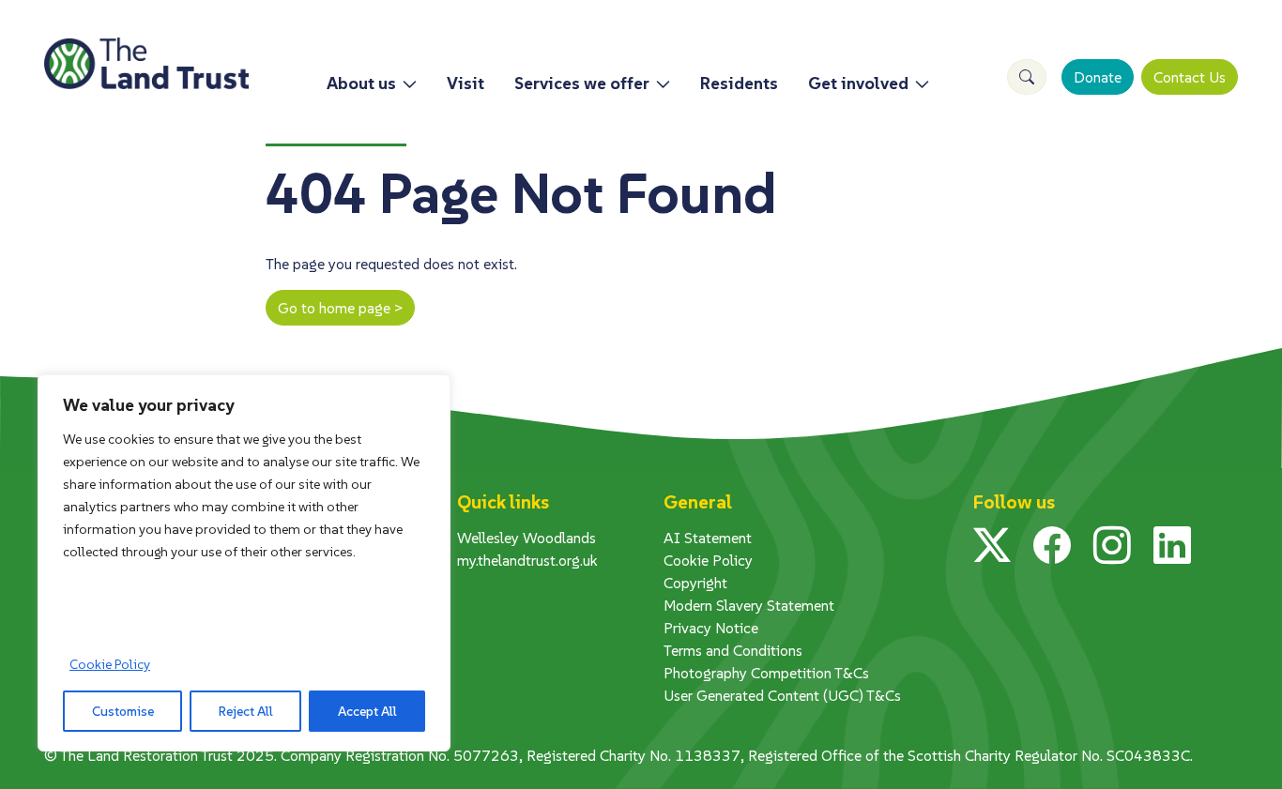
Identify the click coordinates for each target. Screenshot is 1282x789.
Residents (739, 83)
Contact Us (1189, 77)
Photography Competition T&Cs (766, 672)
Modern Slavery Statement (749, 605)
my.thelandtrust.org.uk (527, 560)
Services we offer (581, 83)
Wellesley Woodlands (526, 537)
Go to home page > (340, 307)
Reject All (246, 711)
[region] (244, 562)
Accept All (367, 711)
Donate (1098, 77)
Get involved (858, 83)
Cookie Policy (109, 664)
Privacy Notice (711, 627)
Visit (465, 83)
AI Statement (708, 537)
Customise (123, 711)
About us (361, 83)
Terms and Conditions (733, 650)
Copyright (695, 582)
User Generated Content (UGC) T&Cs (782, 695)
